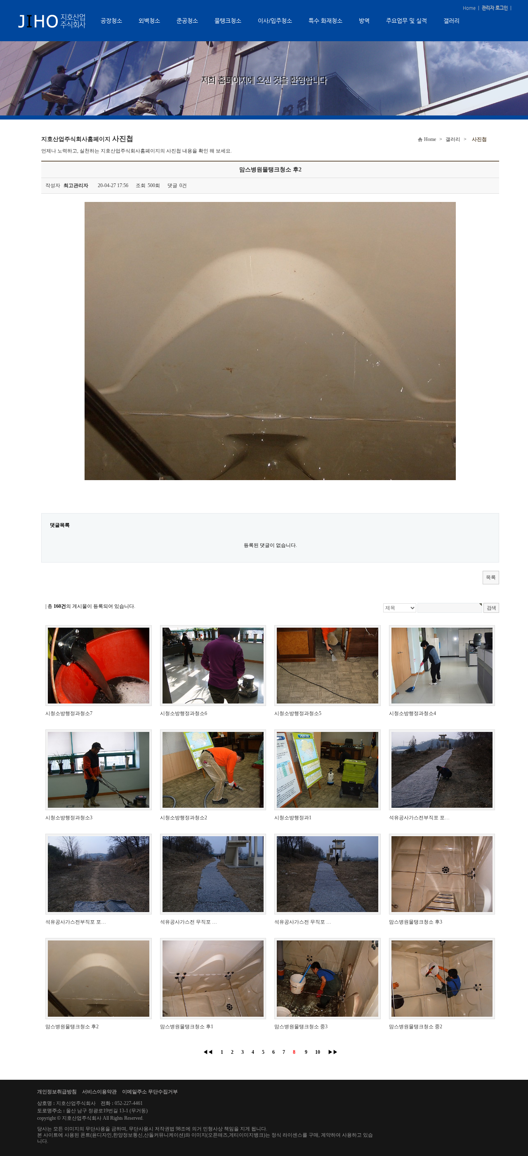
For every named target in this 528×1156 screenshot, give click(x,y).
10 (317, 1052)
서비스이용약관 (99, 1092)
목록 (491, 577)
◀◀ (208, 1052)
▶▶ (333, 1052)
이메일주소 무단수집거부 (150, 1092)
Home (469, 8)
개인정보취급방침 (57, 1092)
